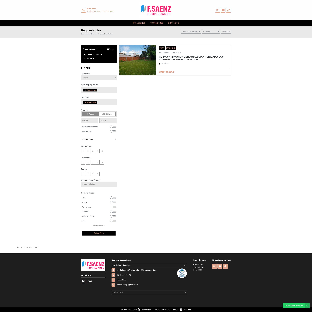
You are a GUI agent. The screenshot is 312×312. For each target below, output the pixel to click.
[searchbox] (98, 90)
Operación (86, 73)
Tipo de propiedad (89, 84)
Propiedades (156, 23)
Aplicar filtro (99, 233)
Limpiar (112, 49)
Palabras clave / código (91, 180)
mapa (227, 32)
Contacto (173, 23)
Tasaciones (139, 23)
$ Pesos (90, 114)
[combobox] (99, 90)
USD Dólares (107, 114)
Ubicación (85, 97)
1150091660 (121, 280)
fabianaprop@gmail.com (127, 285)
